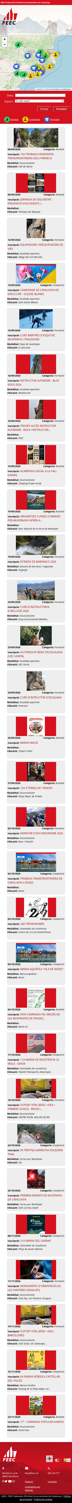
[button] (40, 52)
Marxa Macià (29, 743)
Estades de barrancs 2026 (38, 561)
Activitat (14, 119)
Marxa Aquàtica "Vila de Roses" (41, 969)
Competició (34, 119)
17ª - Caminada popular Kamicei (42, 1422)
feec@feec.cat (32, 1473)
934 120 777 (53, 1473)
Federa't (29, 1481)
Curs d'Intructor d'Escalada (41, 697)
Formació (55, 119)
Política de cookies (43, 1499)
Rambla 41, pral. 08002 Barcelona (10, 1475)
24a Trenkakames (32, 924)
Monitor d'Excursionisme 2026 (41, 833)
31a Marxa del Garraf (35, 1241)
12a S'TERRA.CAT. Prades (36, 788)
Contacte (52, 1481)
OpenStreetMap (53, 89)
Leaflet (39, 89)
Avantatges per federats (32, 1488)
